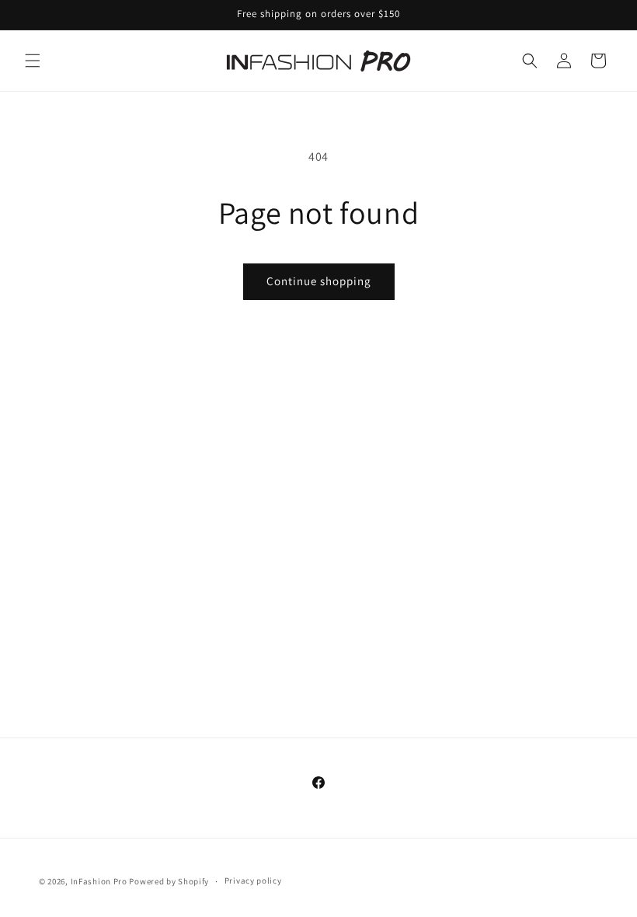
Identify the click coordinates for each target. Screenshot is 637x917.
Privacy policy (253, 880)
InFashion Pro (99, 881)
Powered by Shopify (169, 881)
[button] (33, 61)
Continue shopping (318, 281)
